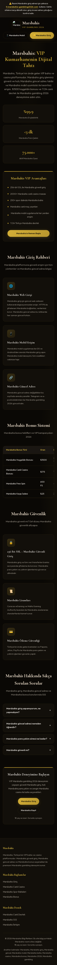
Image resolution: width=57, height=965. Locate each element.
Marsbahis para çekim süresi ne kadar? (28, 738)
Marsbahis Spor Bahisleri (14, 891)
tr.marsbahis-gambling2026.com (22, 7)
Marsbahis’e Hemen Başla (28, 233)
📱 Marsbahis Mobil (15, 35)
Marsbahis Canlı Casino (14, 886)
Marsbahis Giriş (28, 801)
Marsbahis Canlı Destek (14, 914)
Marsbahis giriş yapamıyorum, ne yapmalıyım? (28, 710)
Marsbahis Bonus (11, 896)
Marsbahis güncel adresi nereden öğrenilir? (28, 725)
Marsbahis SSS (10, 919)
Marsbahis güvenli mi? (28, 750)
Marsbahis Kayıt (28, 810)
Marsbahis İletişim (11, 924)
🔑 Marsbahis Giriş (42, 35)
